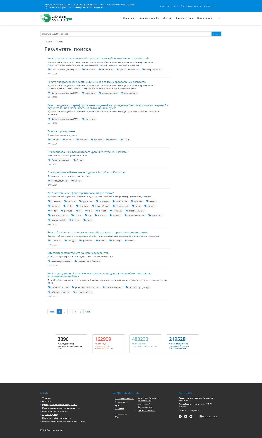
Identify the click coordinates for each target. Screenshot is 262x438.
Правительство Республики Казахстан (118, 4)
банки (152, 201)
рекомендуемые (59, 215)
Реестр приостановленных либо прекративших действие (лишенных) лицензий (98, 58)
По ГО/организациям (124, 398)
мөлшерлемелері (136, 215)
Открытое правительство (85, 4)
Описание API (144, 404)
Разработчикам (184, 17)
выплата (84, 206)
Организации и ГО (148, 17)
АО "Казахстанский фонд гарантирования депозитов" (81, 193)
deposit (102, 210)
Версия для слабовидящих (90, 7)
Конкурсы (46, 401)
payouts (68, 210)
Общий (55, 139)
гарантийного (101, 206)
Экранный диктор (50, 414)
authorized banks (114, 287)
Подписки (119, 408)
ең (89, 215)
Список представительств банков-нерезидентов (78, 253)
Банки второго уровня (61, 131)
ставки (78, 215)
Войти (184, 6)
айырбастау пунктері (139, 287)
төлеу (54, 210)
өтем (138, 206)
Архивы (118, 405)
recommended (58, 220)
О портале (128, 17)
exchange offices (83, 292)
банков (83, 139)
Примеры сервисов (146, 410)
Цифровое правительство (57, 4)
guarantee (87, 201)
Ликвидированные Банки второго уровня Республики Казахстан (88, 152)
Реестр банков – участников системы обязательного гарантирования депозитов (98, 232)
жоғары (102, 215)
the (90, 210)
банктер (55, 206)
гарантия (56, 201)
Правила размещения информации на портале (63, 421)
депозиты (103, 201)
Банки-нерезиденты (61, 261)
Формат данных (145, 407)
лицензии (90, 69)
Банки (79, 160)
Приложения (204, 17)
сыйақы (116, 215)
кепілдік (71, 201)
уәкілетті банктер (60, 287)
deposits (138, 201)
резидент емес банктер (89, 261)
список (69, 139)
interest (75, 220)
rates (89, 220)
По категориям (121, 402)
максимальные (136, 210)
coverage (117, 210)
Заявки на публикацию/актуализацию (148, 399)
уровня (113, 139)
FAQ (117, 417)
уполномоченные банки (86, 287)
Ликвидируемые (59, 180)
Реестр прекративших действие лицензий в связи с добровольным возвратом (97, 82)
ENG (173, 6)
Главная (49, 41)
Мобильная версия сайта (60, 7)
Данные (167, 17)
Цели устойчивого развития (55, 411)
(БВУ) (126, 139)
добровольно (130, 93)
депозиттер (121, 201)
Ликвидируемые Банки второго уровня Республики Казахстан (86, 172)
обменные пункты (60, 292)
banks (69, 206)
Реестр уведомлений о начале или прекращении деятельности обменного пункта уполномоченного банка (99, 275)
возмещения (122, 206)
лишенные (107, 69)
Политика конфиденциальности (57, 418)
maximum (156, 215)
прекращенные (153, 69)
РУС (167, 6)
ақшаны (152, 206)
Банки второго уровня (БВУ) (65, 69)
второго (98, 139)
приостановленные (129, 69)
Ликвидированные (60, 160)
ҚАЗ (162, 6)
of (80, 210)
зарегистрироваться (204, 6)
